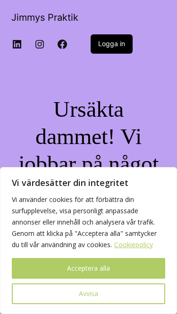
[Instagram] (39, 44)
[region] (88, 240)
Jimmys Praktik (44, 17)
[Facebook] (62, 44)
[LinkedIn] (17, 44)
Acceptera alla (88, 268)
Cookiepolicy (133, 244)
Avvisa (88, 293)
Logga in (111, 44)
